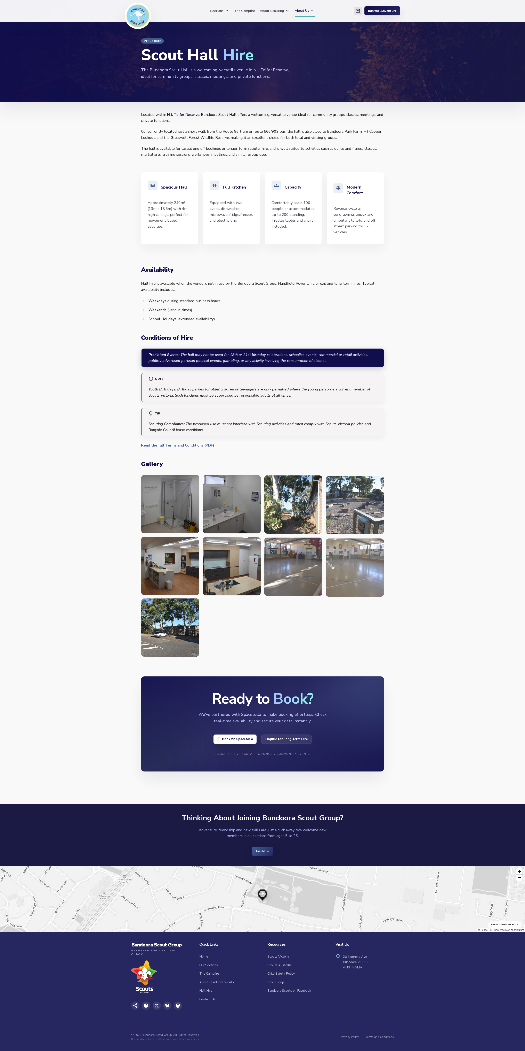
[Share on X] (157, 1006)
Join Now (262, 851)
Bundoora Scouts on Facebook (289, 990)
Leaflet (484, 929)
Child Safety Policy (281, 973)
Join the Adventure (382, 11)
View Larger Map (504, 924)
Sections (219, 11)
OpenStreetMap (501, 929)
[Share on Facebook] (146, 1006)
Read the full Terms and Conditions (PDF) (177, 445)
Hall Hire (205, 990)
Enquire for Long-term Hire (286, 739)
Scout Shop (275, 982)
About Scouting (275, 11)
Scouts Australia (279, 965)
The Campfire (244, 11)
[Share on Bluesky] (167, 1006)
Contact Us (207, 999)
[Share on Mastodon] (178, 1006)
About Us (305, 11)
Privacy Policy (350, 1037)
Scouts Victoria (278, 956)
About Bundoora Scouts (216, 982)
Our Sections (208, 965)
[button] (262, 894)
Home (203, 956)
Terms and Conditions (379, 1037)
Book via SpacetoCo (237, 739)
